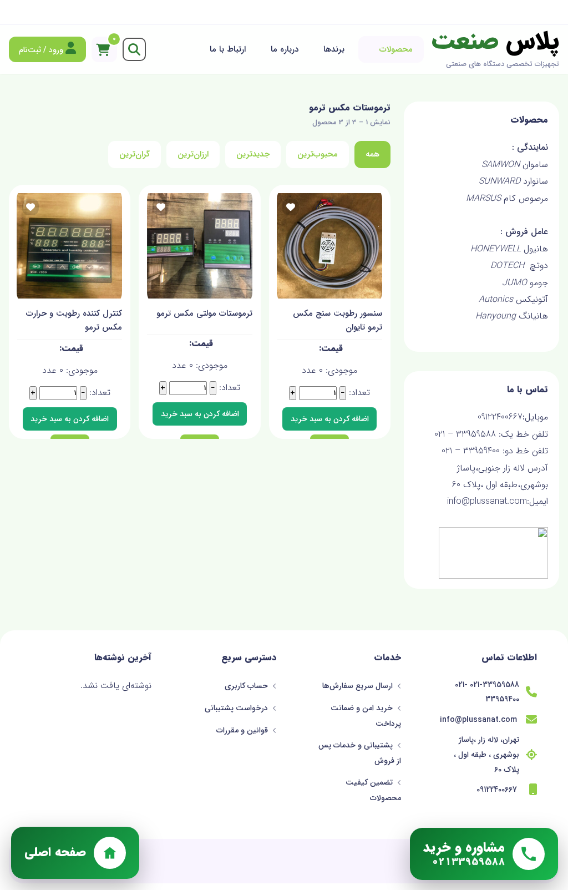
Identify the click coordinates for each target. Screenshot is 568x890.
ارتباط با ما (228, 49)
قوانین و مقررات (243, 730)
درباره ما (284, 49)
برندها (333, 49)
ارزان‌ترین (193, 154)
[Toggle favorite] (290, 207)
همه (372, 154)
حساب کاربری (247, 686)
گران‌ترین (134, 154)
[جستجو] (134, 49)
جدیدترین (253, 154)
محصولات (396, 49)
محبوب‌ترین (317, 154)
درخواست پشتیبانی (237, 708)
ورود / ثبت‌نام (42, 50)
